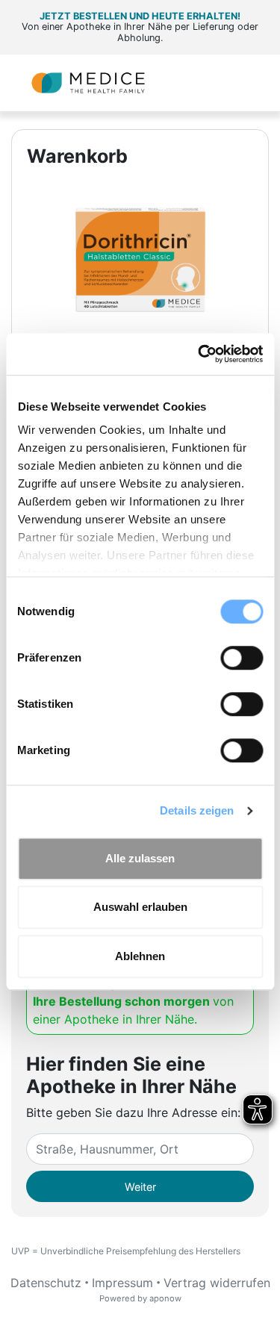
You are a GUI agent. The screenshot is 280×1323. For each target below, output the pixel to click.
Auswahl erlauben (140, 906)
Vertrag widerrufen (217, 1282)
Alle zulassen (140, 858)
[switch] (241, 658)
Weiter (140, 1186)
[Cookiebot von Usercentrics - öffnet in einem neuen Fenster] (199, 354)
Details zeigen (197, 810)
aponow (165, 1298)
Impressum (122, 1282)
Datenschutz (45, 1282)
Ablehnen (140, 956)
